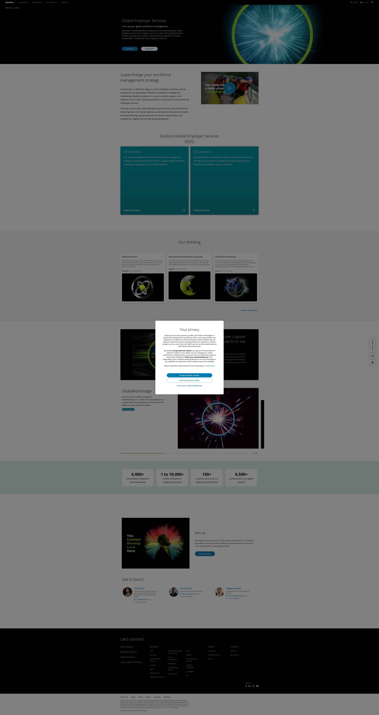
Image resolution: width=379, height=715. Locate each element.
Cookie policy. (210, 366)
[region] (189, 357)
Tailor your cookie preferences (189, 386)
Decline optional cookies (189, 380)
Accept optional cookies (189, 375)
